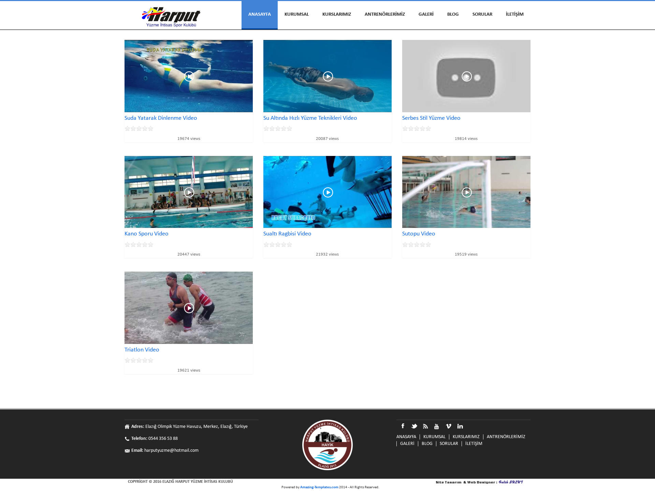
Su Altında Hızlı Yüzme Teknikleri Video (310, 118)
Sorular (482, 14)
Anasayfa (259, 14)
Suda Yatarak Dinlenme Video (161, 118)
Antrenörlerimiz (385, 14)
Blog (453, 14)
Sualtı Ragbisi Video (287, 234)
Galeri (426, 14)
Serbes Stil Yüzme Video (431, 118)
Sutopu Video (418, 234)
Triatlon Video (142, 350)
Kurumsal (297, 14)
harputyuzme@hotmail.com (171, 450)
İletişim (515, 14)
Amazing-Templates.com (319, 487)
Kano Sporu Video (147, 234)
